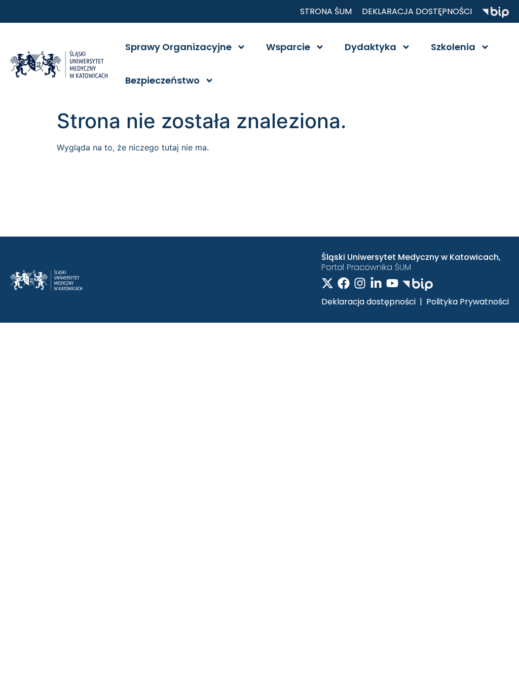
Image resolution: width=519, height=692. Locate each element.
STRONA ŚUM (326, 11)
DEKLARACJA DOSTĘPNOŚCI (417, 11)
